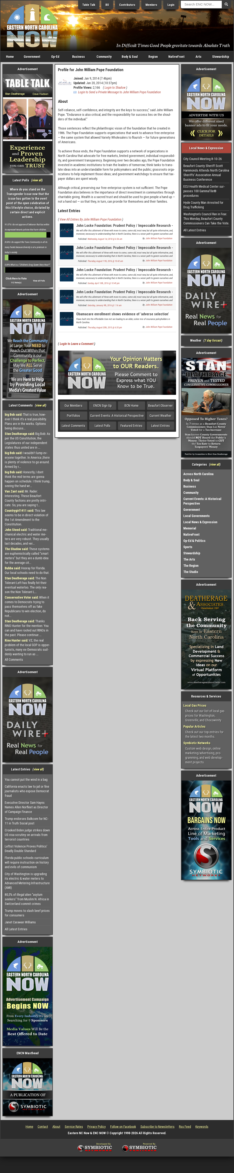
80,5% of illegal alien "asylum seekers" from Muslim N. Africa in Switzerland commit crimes (27, 899)
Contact (43, 1127)
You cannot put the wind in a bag (26, 779)
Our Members (73, 405)
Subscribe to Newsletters (157, 1127)
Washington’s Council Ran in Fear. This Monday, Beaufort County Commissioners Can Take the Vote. (206, 218)
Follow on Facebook (123, 1127)
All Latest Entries (16, 929)
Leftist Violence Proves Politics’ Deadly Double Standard (26, 848)
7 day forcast (213, 340)
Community (104, 57)
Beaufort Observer (160, 405)
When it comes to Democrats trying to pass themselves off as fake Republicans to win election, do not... (27, 606)
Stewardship (220, 57)
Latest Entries (160, 426)
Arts (198, 57)
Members (151, 5)
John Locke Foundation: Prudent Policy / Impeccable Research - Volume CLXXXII (124, 249)
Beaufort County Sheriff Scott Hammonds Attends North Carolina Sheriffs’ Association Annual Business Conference (206, 172)
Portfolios (73, 416)
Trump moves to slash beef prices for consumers (27, 913)
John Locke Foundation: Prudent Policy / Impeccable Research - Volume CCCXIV (124, 227)
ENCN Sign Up (102, 405)
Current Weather (160, 416)
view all (37, 180)
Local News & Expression (200, 522)
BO (107, 5)
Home (10, 57)
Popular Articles (194, 726)
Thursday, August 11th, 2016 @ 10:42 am (105, 261)
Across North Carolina (198, 474)
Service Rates (74, 1127)
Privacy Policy (96, 1127)
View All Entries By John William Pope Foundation (90, 219)
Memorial (189, 528)
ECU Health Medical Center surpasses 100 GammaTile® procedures (204, 191)
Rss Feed (185, 1127)
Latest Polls (102, 426)
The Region (191, 565)
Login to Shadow (115, 87)
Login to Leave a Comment (76, 344)
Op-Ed (55, 57)
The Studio (190, 572)
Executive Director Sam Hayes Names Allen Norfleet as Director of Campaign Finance (26, 807)
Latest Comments (73, 426)
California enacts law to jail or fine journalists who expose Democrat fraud (27, 791)
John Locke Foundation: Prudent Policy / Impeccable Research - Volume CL (124, 272)
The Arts (189, 559)
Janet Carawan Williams (20, 922)
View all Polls (39, 281)
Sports (187, 547)
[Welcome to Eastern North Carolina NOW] (32, 25)
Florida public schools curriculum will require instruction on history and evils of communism (27, 862)
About (56, 1127)
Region (153, 57)
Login (170, 5)
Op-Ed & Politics (194, 541)
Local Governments (196, 516)
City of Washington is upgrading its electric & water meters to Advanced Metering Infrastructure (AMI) (27, 881)
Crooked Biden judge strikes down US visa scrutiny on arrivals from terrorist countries (27, 834)
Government (32, 57)
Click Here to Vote (16, 278)
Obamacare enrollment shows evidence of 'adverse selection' (122, 314)
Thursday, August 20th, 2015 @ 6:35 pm (105, 327)
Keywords (201, 1127)
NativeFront (176, 57)
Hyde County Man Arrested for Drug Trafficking (203, 205)
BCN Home (131, 405)
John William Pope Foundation (159, 238)
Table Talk (88, 5)
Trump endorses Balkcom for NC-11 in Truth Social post (26, 821)
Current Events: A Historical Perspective (117, 416)
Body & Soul (130, 57)
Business (78, 57)
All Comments (14, 659)
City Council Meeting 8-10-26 (202, 159)
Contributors (127, 5)
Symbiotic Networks (196, 743)
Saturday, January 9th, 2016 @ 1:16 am (105, 305)
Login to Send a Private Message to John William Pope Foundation (119, 92)
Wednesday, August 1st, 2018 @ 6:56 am (105, 239)
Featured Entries (131, 426)
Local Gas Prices (194, 705)
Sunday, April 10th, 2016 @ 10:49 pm (104, 283)
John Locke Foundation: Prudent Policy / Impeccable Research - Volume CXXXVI (124, 294)
